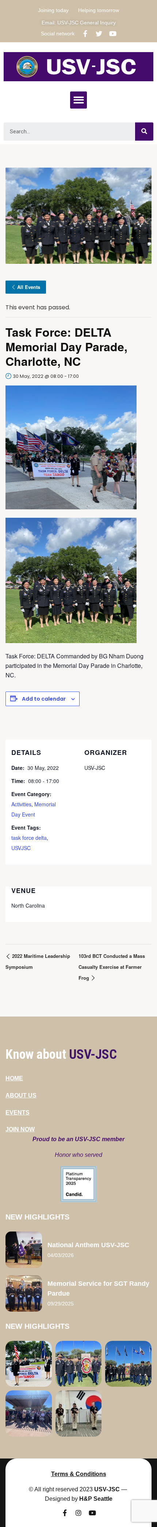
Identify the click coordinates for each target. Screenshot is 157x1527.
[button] (78, 100)
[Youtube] (113, 33)
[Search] (144, 131)
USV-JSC (107, 1489)
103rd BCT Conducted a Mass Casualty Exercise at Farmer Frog (111, 966)
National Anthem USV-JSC (88, 1245)
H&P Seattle (95, 1499)
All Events (28, 286)
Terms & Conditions (78, 1474)
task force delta (29, 837)
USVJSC (21, 847)
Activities (21, 804)
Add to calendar (44, 698)
